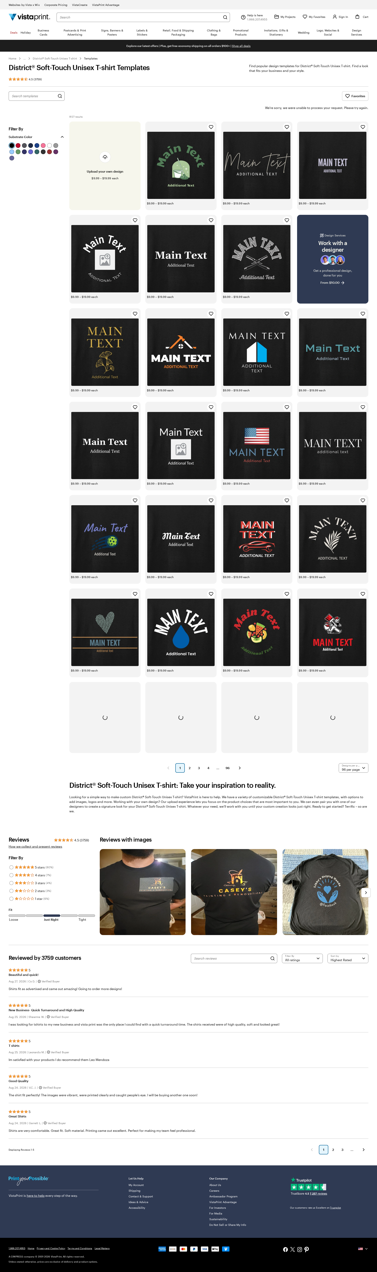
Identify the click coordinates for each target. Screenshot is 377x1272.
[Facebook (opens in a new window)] (285, 1250)
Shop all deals (241, 46)
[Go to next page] (363, 1149)
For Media (215, 1213)
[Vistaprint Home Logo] (29, 17)
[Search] (225, 17)
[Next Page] (239, 768)
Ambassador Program (223, 1196)
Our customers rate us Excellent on (315, 1207)
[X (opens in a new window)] (292, 1250)
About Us (215, 1185)
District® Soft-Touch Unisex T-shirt (55, 58)
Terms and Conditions (80, 1248)
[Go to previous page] (312, 1149)
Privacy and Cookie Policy (51, 1248)
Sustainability (218, 1219)
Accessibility (137, 1207)
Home (12, 58)
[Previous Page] (168, 768)
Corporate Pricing (55, 4)
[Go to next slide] (366, 892)
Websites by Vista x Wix (24, 4)
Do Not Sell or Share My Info (227, 1224)
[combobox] (140, 17)
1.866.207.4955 (17, 1248)
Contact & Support (141, 1196)
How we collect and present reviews (35, 846)
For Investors (217, 1207)
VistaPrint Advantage (105, 4)
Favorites (358, 96)
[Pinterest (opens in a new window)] (306, 1250)
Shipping (135, 1190)
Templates (91, 58)
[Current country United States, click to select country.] (363, 1248)
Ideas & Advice (138, 1202)
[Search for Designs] (60, 96)
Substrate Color (20, 137)
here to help (36, 1195)
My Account (136, 1185)
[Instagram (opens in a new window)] (299, 1250)
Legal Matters (102, 1248)
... (24, 58)
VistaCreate (79, 4)
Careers (214, 1190)
